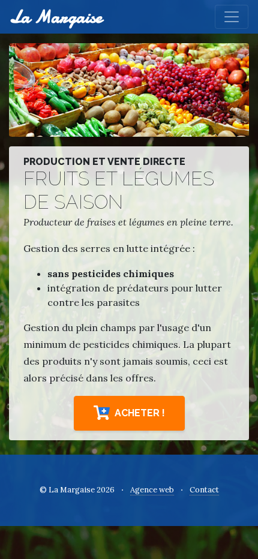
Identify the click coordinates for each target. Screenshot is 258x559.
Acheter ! (140, 413)
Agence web (152, 490)
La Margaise (56, 17)
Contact (204, 490)
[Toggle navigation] (231, 17)
